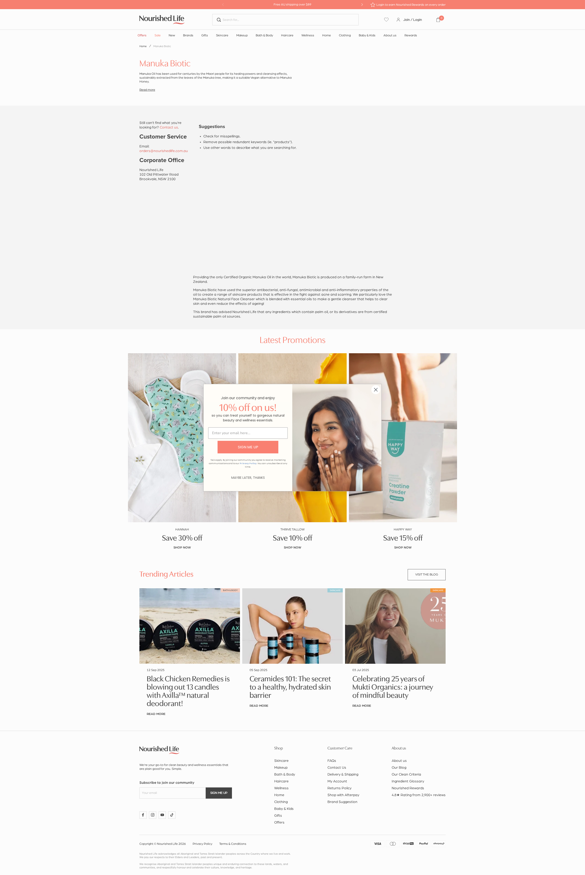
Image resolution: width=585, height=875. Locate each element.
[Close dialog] (376, 390)
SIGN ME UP (248, 447)
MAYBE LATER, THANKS (248, 477)
